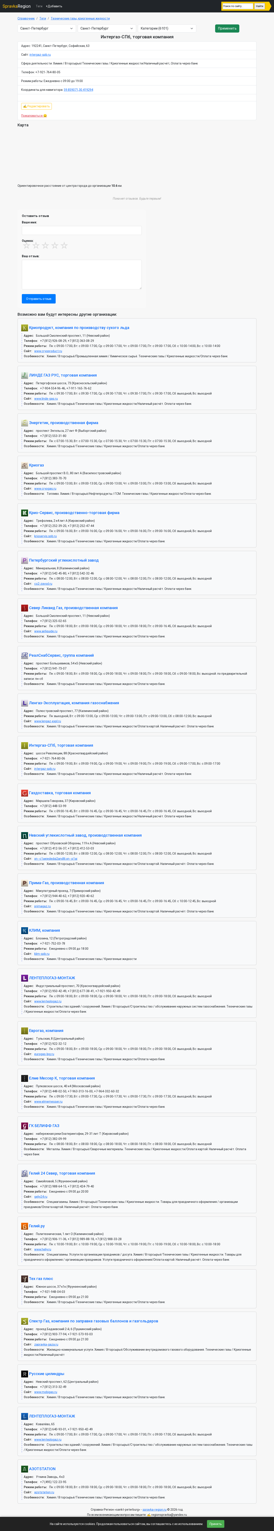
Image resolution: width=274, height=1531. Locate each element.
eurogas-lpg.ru (44, 1054)
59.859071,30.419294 (78, 89)
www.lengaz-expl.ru (47, 721)
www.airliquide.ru (45, 631)
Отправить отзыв (38, 299)
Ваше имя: (29, 222)
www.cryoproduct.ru (48, 351)
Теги (39, 6)
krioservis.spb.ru (45, 536)
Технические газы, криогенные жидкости (80, 18)
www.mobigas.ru (45, 1392)
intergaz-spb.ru (40, 54)
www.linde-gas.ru (46, 398)
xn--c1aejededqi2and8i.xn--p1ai (55, 858)
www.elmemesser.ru (48, 1101)
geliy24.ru (40, 1196)
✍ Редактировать (36, 106)
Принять (216, 1524)
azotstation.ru (44, 1492)
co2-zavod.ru (43, 583)
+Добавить (54, 6)
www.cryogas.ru (45, 488)
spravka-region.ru (155, 1509)
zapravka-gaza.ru (46, 1344)
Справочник (26, 18)
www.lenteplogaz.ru (47, 1001)
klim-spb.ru (41, 953)
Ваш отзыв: (30, 256)
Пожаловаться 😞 (34, 115)
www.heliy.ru (42, 1249)
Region (17, 6)
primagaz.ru (42, 906)
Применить (227, 28)
